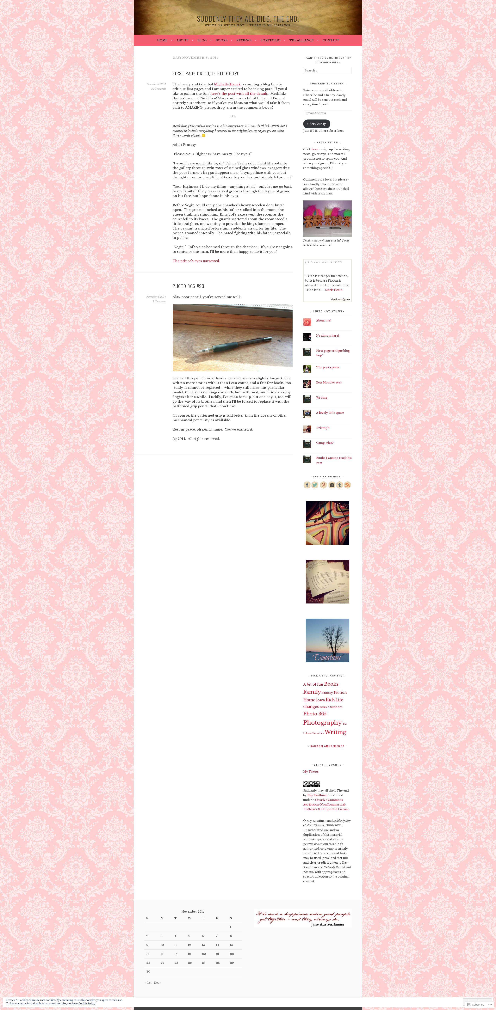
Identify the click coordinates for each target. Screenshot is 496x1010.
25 (176, 962)
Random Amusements (327, 746)
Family (312, 692)
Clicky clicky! (316, 124)
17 (162, 954)
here (314, 149)
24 (162, 962)
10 (162, 945)
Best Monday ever (329, 382)
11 (175, 945)
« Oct (148, 982)
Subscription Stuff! (327, 83)
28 (218, 962)
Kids (330, 699)
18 (175, 954)
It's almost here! (327, 335)
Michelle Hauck (227, 84)
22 (232, 954)
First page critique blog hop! (205, 73)
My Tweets (311, 771)
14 (217, 945)
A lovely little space (330, 412)
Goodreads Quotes (340, 299)
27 (203, 962)
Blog (202, 40)
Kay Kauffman (317, 795)
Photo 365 (314, 714)
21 (217, 954)
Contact (331, 40)
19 (189, 954)
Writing (321, 397)
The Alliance (301, 40)
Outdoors (335, 707)
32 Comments (158, 88)
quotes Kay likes (323, 262)
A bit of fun (313, 684)
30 (148, 971)
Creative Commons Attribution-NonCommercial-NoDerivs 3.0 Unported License (326, 804)
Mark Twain (333, 290)
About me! (323, 320)
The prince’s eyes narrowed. (196, 261)
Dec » (157, 982)
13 (203, 945)
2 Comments (159, 301)
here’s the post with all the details (239, 93)
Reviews (243, 40)
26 (190, 962)
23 (148, 962)
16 (147, 954)
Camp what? (325, 442)
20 (204, 954)
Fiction (340, 692)
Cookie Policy (86, 1003)
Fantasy (327, 693)
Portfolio (270, 40)
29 (232, 962)
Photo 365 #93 (188, 285)
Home (162, 40)
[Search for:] (327, 70)
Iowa (320, 700)
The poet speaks (327, 367)
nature (323, 707)
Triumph (322, 428)
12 (189, 945)
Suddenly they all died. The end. (248, 18)
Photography (322, 722)
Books (221, 40)
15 (231, 945)
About (182, 40)
